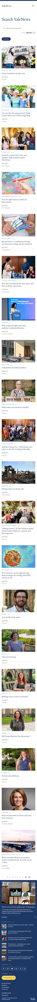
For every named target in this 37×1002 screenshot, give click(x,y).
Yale (32, 999)
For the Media (5, 987)
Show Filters (6, 39)
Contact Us (5, 989)
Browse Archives (6, 983)
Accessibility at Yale (6, 993)
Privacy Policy (5, 995)
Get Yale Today (8, 977)
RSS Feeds (4, 985)
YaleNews (6, 6)
